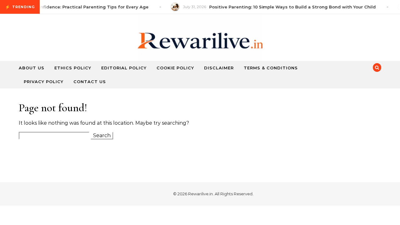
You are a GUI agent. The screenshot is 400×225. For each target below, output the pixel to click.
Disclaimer (219, 67)
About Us (31, 67)
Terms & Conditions (271, 67)
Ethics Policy (72, 67)
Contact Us (89, 81)
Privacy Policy (43, 81)
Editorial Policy (124, 67)
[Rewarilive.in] (200, 43)
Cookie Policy (175, 67)
